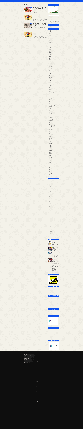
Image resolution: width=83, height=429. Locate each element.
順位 (24, 362)
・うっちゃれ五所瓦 (50, 46)
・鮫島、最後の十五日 (50, 87)
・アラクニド (49, 39)
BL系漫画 (49, 193)
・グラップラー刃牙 (50, 73)
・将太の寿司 (49, 103)
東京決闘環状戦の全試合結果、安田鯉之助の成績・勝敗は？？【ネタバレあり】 (55, 259)
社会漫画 (49, 196)
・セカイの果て (50, 111)
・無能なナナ (49, 161)
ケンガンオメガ (29, 355)
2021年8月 (37, 404)
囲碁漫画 (49, 206)
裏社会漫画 (50, 226)
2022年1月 (37, 396)
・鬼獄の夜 (49, 60)
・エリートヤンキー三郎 (50, 51)
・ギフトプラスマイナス (50, 61)
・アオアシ (49, 32)
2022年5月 (37, 389)
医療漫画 (49, 183)
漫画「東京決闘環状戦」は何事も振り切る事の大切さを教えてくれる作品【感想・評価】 (55, 261)
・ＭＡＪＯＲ (49, 160)
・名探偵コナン (50, 159)
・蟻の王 (49, 40)
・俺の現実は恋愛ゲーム (50, 54)
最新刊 (31, 359)
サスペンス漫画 (50, 208)
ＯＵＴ (29, 362)
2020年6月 (37, 414)
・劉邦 (49, 169)
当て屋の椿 (25, 358)
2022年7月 (37, 386)
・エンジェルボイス (50, 52)
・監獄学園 (49, 59)
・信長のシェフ (50, 135)
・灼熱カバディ (50, 97)
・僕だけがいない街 (50, 154)
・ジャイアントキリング (50, 94)
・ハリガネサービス (50, 143)
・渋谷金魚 (49, 93)
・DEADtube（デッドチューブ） (51, 125)
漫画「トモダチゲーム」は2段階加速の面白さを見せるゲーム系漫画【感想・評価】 (55, 250)
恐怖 (26, 358)
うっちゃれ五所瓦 (29, 354)
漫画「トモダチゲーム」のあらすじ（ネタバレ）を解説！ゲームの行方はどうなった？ (55, 253)
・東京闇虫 (49, 128)
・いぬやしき (49, 43)
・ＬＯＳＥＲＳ (50, 171)
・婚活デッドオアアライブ (51, 82)
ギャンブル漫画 (50, 231)
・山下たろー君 (50, 165)
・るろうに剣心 (50, 172)
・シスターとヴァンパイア (51, 92)
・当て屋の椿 (49, 38)
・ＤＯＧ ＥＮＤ (50, 129)
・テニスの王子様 (50, 126)
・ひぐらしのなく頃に (50, 146)
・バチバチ (49, 140)
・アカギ (49, 33)
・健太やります (50, 77)
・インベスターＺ (50, 44)
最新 (30, 359)
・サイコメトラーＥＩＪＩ (51, 84)
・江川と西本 (49, 49)
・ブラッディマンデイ (50, 150)
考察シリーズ (50, 188)
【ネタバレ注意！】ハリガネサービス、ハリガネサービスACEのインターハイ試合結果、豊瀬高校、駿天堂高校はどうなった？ (55, 256)
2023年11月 (37, 359)
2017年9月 (37, 424)
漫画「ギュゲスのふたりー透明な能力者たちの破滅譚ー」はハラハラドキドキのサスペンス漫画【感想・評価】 (55, 267)
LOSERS (24, 354)
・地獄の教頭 (49, 91)
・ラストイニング (50, 168)
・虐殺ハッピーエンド (50, 63)
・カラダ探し (49, 58)
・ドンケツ (49, 132)
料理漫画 (49, 201)
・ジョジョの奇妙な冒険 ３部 (51, 105)
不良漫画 (49, 218)
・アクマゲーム (50, 35)
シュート (32, 355)
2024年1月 (37, 356)
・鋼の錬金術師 (50, 138)
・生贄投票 (49, 42)
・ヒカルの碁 (49, 145)
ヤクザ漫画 (50, 186)
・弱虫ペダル (49, 167)
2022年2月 (37, 394)
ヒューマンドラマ (50, 213)
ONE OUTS (27, 354)
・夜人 (49, 164)
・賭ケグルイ (49, 56)
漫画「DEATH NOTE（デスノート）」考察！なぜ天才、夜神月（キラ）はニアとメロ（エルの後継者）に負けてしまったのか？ (55, 244)
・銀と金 (49, 70)
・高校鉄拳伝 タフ (50, 78)
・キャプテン (49, 64)
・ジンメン (49, 107)
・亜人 (49, 37)
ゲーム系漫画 (50, 203)
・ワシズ (49, 174)
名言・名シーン (50, 236)
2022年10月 (37, 381)
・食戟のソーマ (50, 104)
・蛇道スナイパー (50, 99)
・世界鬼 (49, 110)
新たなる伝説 (29, 358)
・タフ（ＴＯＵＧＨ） (50, 117)
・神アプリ (49, 57)
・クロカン (49, 74)
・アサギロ (49, 36)
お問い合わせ (54, 0)
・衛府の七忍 (49, 50)
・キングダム (49, 67)
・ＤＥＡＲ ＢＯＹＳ (50, 121)
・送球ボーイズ (50, 113)
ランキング (50, 233)
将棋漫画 (49, 221)
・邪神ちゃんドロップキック (51, 98)
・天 (48, 127)
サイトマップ (57, 0)
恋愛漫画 (49, 216)
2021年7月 (37, 406)
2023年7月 (37, 366)
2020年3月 (37, 416)
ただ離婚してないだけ (26, 355)
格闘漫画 (49, 211)
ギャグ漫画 (50, 191)
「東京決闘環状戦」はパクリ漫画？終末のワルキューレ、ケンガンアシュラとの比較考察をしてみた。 (55, 264)
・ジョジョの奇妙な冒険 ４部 (51, 106)
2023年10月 (37, 361)
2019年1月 (37, 421)
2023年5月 (37, 369)
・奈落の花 (49, 133)
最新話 (33, 359)
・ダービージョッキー (50, 114)
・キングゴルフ (50, 68)
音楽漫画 (49, 181)
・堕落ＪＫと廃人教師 (50, 118)
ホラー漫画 (50, 228)
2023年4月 (37, 371)
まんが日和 (49, 26)
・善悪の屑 (49, 112)
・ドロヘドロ (49, 131)
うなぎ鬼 (32, 354)
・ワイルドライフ (50, 173)
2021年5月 (37, 409)
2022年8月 (37, 384)
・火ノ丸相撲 (49, 147)
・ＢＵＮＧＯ (49, 152)
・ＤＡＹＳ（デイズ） (50, 122)
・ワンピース (49, 175)
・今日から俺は (50, 66)
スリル (34, 355)
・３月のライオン (50, 86)
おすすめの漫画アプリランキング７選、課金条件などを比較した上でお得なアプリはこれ (55, 242)
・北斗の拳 (49, 155)
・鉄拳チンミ (49, 124)
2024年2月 (37, 354)
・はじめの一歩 (50, 139)
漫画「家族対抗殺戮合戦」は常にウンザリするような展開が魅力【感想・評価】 (55, 248)
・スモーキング (50, 108)
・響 (48, 148)
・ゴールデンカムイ (50, 79)
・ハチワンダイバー (50, 141)
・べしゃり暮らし (50, 153)
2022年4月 (37, 391)
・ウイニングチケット (50, 45)
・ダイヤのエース (50, 115)
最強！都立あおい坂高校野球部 (26, 359)
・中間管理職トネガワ (50, 119)
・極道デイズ (49, 80)
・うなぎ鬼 (49, 47)
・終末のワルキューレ (50, 101)
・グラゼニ (49, 72)
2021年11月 (37, 399)
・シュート (49, 100)
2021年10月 (37, 401)
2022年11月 (37, 379)
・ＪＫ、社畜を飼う (50, 89)
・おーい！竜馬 (50, 53)
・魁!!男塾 (49, 85)
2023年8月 (37, 364)
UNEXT (49, 198)
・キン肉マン (49, 71)
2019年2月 (37, 419)
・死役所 (49, 96)
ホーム (51, 0)
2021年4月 (37, 411)
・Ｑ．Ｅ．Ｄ (49, 65)
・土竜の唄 (49, 162)
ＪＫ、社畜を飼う (26, 362)
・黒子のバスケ (50, 75)
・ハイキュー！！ (50, 136)
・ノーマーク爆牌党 (50, 134)
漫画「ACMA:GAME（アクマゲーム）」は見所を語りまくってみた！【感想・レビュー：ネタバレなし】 (55, 270)
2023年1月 (37, 376)
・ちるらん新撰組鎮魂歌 (50, 120)
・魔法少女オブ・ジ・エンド (51, 157)
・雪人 (49, 166)
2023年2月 (37, 374)
